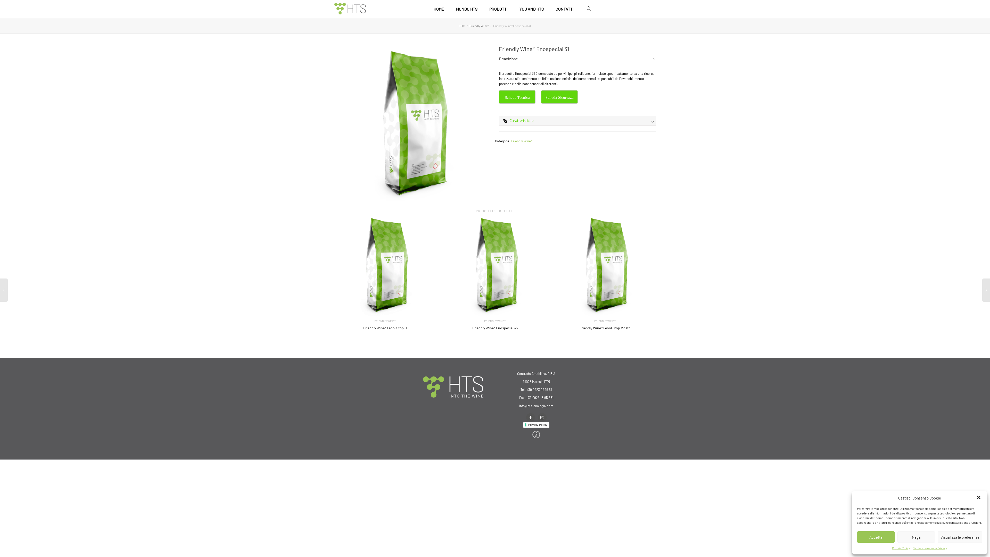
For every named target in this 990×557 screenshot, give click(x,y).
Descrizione (508, 58)
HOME (439, 8)
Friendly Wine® (479, 26)
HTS (462, 26)
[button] (979, 498)
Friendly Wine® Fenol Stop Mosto (605, 328)
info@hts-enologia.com (536, 406)
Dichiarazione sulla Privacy (930, 548)
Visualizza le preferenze (959, 537)
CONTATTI (565, 8)
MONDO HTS (466, 8)
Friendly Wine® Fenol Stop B (385, 328)
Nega (916, 537)
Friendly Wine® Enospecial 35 (495, 328)
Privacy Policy (537, 425)
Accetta (875, 537)
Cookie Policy (901, 548)
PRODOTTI (498, 8)
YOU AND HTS (531, 8)
